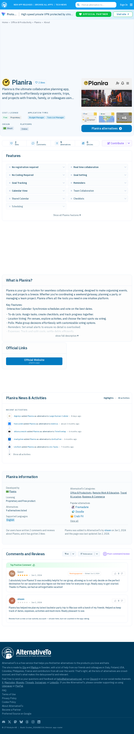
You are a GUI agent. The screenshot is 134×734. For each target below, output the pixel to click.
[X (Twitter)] (9, 722)
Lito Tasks (53, 447)
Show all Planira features (67, 215)
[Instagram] (33, 722)
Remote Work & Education (106, 492)
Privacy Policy (9, 698)
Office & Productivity (81, 492)
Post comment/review (118, 553)
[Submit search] (78, 5)
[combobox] (95, 5)
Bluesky (20, 682)
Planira (31, 416)
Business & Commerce (93, 496)
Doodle (79, 511)
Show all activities (22, 454)
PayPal (19, 685)
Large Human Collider (58, 416)
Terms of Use (9, 694)
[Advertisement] (67, 50)
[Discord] (3, 722)
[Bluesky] (21, 722)
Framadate (82, 507)
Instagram (40, 682)
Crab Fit (79, 516)
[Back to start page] (5, 5)
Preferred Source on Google (16, 713)
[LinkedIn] (39, 722)
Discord (94, 678)
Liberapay (7, 685)
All (67, 554)
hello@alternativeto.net (69, 678)
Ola (24, 667)
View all (74, 520)
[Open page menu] (131, 4)
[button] (40, 82)
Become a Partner (11, 709)
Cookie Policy (9, 702)
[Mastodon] (15, 722)
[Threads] (27, 722)
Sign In (124, 4)
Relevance (87, 554)
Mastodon (9, 682)
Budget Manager (36, 117)
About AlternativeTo (12, 705)
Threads (29, 682)
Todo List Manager (55, 117)
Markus (35, 667)
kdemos (54, 423)
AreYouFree (56, 439)
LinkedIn (54, 682)
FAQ (4, 690)
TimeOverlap (60, 431)
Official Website (34, 361)
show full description (67, 335)
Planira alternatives (105, 128)
